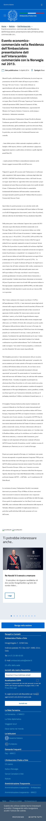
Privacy (7, 688)
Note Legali (13, 688)
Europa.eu (13, 743)
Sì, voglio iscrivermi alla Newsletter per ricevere (22, 694)
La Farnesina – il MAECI (14, 714)
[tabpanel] (23, 581)
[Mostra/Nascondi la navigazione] (4, 15)
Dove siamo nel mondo (14, 728)
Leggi (11, 595)
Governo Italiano (9, 5)
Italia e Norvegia (11, 768)
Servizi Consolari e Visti (14, 773)
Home (3, 26)
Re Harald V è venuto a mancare (20, 575)
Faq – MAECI (10, 753)
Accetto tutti (35, 817)
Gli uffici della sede (12, 665)
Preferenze (18, 817)
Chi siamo (9, 764)
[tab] (11, 615)
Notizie (12, 26)
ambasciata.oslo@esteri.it (21, 660)
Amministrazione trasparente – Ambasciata (22, 787)
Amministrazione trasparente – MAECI (20, 792)
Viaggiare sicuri (11, 723)
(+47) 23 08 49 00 (15, 655)
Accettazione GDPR (13, 680)
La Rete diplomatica (13, 719)
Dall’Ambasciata (23, 26)
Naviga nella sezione (23, 625)
